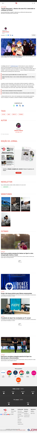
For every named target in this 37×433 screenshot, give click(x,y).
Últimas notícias (13, 411)
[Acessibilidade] (3, 3)
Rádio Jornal (33, 413)
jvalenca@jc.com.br (18, 132)
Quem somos (20, 411)
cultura (3, 114)
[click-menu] (34, 3)
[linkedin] (6, 414)
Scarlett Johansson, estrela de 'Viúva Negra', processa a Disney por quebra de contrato (18, 92)
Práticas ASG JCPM (21, 412)
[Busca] (32, 3)
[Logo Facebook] (8, 35)
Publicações (19, 419)
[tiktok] (10, 414)
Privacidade (19, 414)
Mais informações (6, 134)
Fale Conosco (20, 422)
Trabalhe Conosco (20, 424)
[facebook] (1, 414)
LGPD (18, 417)
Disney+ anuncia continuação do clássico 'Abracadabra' (12, 90)
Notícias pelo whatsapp (26, 411)
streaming (21, 114)
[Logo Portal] (16, 3)
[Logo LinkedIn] (12, 35)
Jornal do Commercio (32, 411)
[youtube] (8, 414)
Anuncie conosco (26, 416)
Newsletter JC (26, 413)
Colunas (12, 412)
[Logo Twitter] (10, 35)
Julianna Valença (5, 31)
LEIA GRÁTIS (18, 172)
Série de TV (14, 114)
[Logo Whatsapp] (6, 35)
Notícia (33, 35)
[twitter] (4, 414)
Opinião (12, 414)
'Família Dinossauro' (14, 65)
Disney (9, 114)
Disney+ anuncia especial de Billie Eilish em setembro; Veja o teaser (14, 74)
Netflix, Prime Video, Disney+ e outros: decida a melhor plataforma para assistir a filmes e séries (18, 77)
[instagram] (3, 414)
